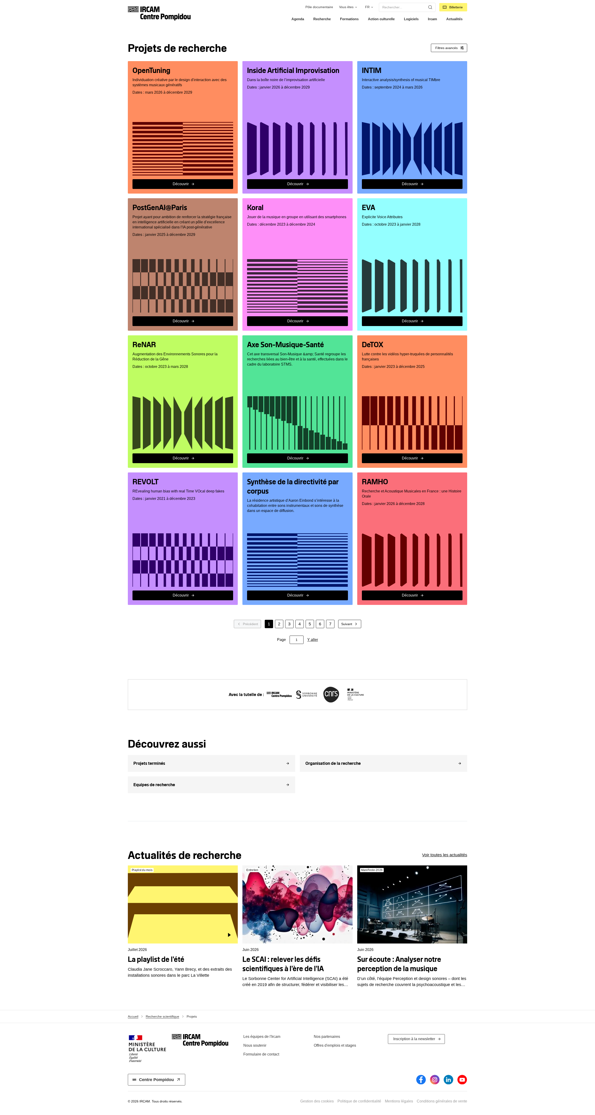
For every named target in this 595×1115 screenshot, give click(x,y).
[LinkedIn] (448, 1080)
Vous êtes (346, 7)
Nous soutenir (254, 1045)
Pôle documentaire (319, 7)
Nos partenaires (327, 1037)
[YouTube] (462, 1080)
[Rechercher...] (430, 7)
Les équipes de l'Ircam (261, 1037)
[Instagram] (435, 1080)
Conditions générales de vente (442, 1101)
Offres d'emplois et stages (335, 1045)
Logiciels (411, 19)
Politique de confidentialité (359, 1101)
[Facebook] (421, 1080)
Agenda (297, 19)
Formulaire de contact (261, 1054)
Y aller (312, 640)
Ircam (432, 19)
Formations (349, 19)
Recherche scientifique (162, 1016)
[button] (211, 763)
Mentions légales (399, 1101)
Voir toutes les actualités (444, 855)
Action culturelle (381, 19)
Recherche (322, 19)
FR (367, 7)
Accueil (133, 1016)
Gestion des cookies (317, 1101)
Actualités (454, 19)
